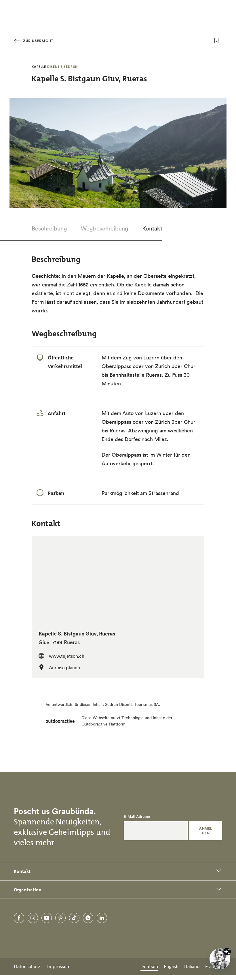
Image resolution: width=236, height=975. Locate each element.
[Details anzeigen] (227, 951)
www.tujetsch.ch (66, 656)
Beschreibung (49, 228)
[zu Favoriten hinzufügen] (216, 40)
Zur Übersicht (37, 41)
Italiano (191, 966)
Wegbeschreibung (104, 228)
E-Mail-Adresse (137, 816)
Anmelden (205, 830)
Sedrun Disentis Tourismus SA (132, 704)
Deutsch (149, 966)
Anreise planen (64, 667)
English (171, 966)
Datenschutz (27, 966)
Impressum (59, 966)
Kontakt (152, 228)
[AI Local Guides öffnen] (220, 958)
